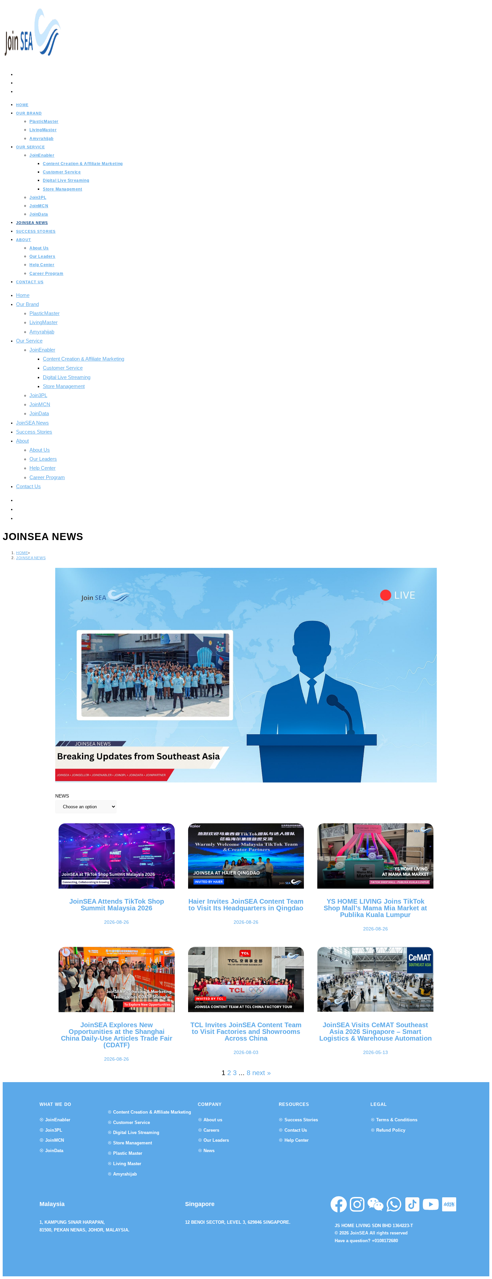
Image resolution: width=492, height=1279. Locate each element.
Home (22, 295)
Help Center (42, 468)
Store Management (64, 386)
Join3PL (38, 395)
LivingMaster (43, 322)
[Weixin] (375, 1204)
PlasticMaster (44, 313)
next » (261, 1072)
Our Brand (27, 304)
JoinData (39, 413)
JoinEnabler (42, 350)
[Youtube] (430, 1204)
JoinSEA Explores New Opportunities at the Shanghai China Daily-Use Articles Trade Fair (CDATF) (116, 1035)
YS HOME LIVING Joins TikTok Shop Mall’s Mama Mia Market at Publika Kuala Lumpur (375, 908)
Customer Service (63, 368)
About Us (39, 450)
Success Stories (34, 432)
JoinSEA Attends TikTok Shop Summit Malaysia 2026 (116, 905)
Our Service (29, 341)
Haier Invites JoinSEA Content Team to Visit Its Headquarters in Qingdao (246, 905)
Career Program (47, 477)
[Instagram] (357, 1204)
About (22, 441)
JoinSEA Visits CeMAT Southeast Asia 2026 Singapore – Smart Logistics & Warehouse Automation (375, 1031)
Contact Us (28, 486)
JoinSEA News (32, 423)
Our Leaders (43, 459)
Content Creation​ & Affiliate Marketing (83, 359)
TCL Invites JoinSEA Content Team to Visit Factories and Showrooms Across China (246, 1031)
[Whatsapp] (394, 1204)
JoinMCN (39, 404)
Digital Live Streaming (66, 377)
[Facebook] (338, 1204)
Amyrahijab (41, 331)
